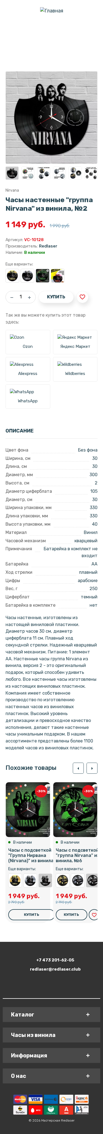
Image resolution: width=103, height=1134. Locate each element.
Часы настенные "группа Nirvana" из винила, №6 (92, 880)
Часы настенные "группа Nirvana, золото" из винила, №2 (12, 275)
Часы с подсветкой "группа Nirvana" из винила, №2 (42, 275)
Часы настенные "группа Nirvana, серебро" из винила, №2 (27, 275)
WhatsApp (28, 400)
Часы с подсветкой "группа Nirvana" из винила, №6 (77, 855)
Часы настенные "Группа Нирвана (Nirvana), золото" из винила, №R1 (15, 880)
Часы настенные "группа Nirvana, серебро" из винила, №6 (77, 880)
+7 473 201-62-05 (55, 960)
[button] (78, 768)
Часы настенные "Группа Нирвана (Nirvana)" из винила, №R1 (45, 880)
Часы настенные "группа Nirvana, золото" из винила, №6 (62, 880)
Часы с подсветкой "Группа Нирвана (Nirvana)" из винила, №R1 (37, 855)
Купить (56, 296)
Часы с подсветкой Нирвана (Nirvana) (57, 275)
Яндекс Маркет (75, 346)
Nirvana (12, 190)
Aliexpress (27, 373)
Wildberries (75, 373)
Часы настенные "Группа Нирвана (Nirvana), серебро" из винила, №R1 (30, 880)
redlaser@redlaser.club (55, 969)
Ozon (28, 346)
